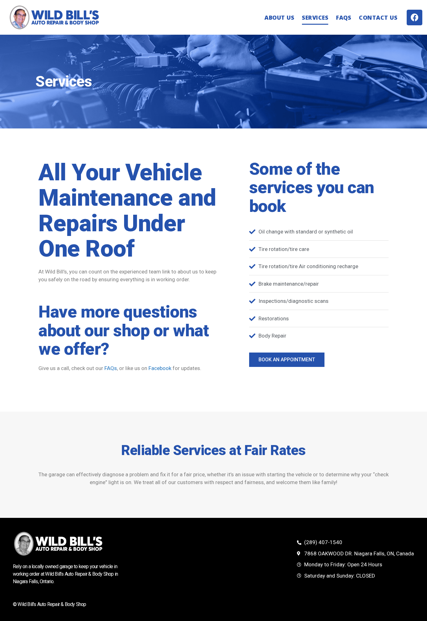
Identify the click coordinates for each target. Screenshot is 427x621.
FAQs (343, 17)
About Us (279, 17)
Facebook (159, 368)
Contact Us (378, 17)
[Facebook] (414, 17)
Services (315, 17)
